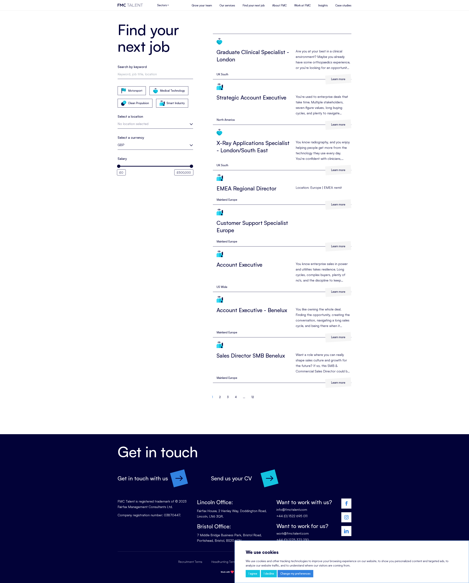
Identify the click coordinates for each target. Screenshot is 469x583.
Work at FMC (302, 5)
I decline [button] (269, 573)
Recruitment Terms (190, 562)
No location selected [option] (133, 124)
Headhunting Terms (224, 562)
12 (252, 397)
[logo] (130, 5)
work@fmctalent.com (292, 533)
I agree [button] (252, 573)
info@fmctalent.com (291, 509)
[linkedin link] (346, 531)
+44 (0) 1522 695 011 (292, 516)
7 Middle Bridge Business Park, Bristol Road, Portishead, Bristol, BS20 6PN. (229, 537)
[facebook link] (346, 504)
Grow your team (202, 5)
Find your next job (254, 5)
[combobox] (155, 125)
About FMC (279, 5)
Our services (227, 5)
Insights (323, 5)
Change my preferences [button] (295, 573)
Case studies (343, 5)
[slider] (118, 166)
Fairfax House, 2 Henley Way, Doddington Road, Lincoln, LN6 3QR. (232, 513)
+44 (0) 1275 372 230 (292, 540)
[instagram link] (346, 517)
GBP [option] (121, 145)
